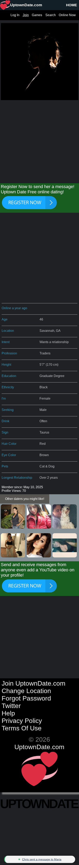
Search (50, 15)
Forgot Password (26, 698)
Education (9, 376)
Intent (6, 342)
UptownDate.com (39, 747)
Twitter (11, 705)
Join (26, 15)
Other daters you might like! (24, 499)
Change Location (26, 690)
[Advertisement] (39, 140)
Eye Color (9, 455)
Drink (5, 421)
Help (8, 713)
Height (6, 364)
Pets (5, 466)
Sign (5, 432)
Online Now (67, 15)
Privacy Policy (22, 720)
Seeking (8, 410)
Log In (15, 15)
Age (4, 319)
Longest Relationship (17, 477)
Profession (9, 353)
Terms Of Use (22, 728)
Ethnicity (8, 387)
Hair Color (9, 443)
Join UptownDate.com (33, 683)
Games (37, 15)
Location (8, 330)
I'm (4, 398)
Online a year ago (14, 308)
